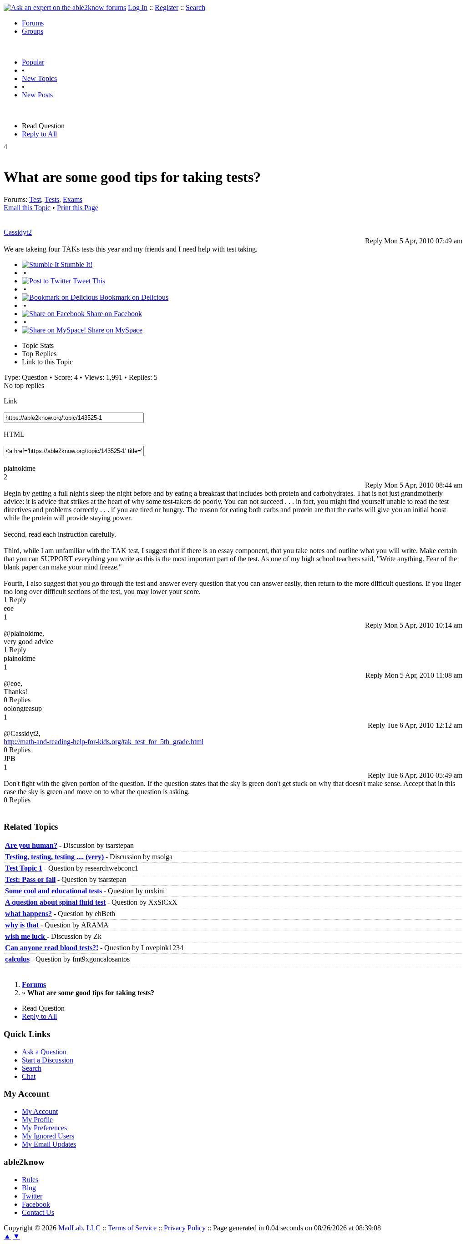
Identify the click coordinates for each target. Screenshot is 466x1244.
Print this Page (77, 208)
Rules (30, 1180)
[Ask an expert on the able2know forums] (65, 7)
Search (195, 7)
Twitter (32, 1196)
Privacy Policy (185, 1228)
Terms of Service (132, 1228)
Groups (32, 31)
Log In (137, 7)
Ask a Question (44, 1052)
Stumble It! (75, 264)
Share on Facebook (113, 313)
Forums (33, 23)
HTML (14, 434)
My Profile (37, 1119)
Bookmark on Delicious (133, 297)
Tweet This (88, 281)
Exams (72, 199)
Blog (29, 1188)
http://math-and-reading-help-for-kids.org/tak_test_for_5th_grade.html (103, 741)
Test (35, 199)
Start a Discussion (47, 1060)
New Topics (39, 78)
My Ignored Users (48, 1136)
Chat (28, 1076)
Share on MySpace (114, 330)
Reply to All (39, 134)
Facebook (36, 1204)
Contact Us (38, 1212)
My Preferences (44, 1128)
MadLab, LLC (79, 1228)
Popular (33, 62)
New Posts (37, 95)
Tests (52, 199)
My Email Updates (49, 1144)
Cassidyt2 (18, 232)
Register (166, 7)
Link (10, 401)
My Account (40, 1111)
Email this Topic (27, 208)
